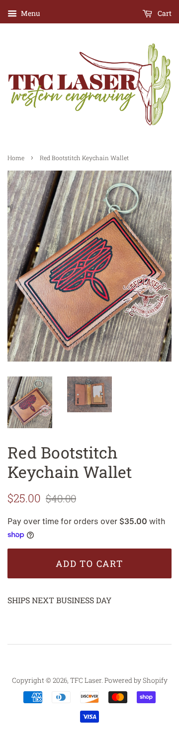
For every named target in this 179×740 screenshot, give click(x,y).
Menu (29, 13)
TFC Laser (85, 680)
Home (15, 158)
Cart (164, 13)
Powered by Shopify (136, 680)
